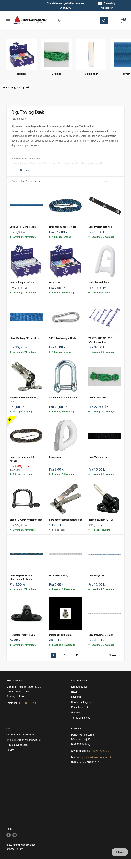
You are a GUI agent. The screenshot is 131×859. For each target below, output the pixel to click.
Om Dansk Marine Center (20, 734)
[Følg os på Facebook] (8, 835)
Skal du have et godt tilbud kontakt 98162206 (65, 5)
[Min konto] (115, 20)
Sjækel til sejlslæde (98, 282)
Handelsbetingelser (82, 702)
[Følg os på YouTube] (14, 835)
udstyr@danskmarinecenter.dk (94, 757)
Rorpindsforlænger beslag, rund (24, 399)
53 (76, 655)
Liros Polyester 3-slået (100, 634)
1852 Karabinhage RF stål (63, 338)
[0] (122, 21)
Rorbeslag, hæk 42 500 (22, 634)
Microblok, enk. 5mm (60, 634)
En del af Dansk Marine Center (23, 739)
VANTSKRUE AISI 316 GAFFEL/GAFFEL (100, 340)
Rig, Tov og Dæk (20, 87)
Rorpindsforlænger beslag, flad (65, 519)
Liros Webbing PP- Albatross (25, 338)
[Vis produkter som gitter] (113, 181)
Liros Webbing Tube (98, 457)
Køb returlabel (79, 686)
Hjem (6, 87)
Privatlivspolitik (79, 707)
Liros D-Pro (55, 282)
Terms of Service (80, 717)
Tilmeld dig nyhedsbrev (108, 5)
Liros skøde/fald (97, 397)
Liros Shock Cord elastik (23, 226)
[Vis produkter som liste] (118, 181)
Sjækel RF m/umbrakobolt (63, 397)
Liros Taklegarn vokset (22, 282)
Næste (112, 655)
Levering (76, 696)
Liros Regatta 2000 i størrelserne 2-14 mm (21, 577)
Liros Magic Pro (96, 575)
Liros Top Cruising (58, 575)
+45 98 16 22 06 (28, 702)
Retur (74, 691)
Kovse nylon (55, 457)
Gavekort (76, 712)
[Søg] (104, 20)
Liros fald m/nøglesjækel (62, 226)
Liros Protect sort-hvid (100, 226)
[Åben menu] (8, 20)
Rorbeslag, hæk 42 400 (101, 519)
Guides (10, 750)
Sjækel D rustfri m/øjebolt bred (26, 519)
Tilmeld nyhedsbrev (17, 744)
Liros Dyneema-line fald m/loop (22, 459)
